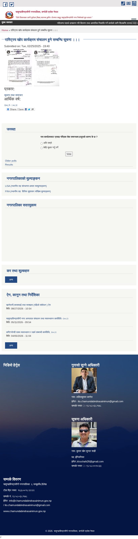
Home (5, 30)
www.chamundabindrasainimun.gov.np (24, 511)
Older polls (10, 160)
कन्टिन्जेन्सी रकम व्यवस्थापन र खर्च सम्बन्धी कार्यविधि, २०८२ (31, 332)
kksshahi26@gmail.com (90, 461)
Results (9, 164)
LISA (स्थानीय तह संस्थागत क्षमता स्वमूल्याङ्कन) (26, 186)
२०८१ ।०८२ (10, 105)
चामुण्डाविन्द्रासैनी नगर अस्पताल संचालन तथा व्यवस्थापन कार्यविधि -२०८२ (37, 318)
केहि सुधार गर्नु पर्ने (50, 147)
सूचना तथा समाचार (13, 95)
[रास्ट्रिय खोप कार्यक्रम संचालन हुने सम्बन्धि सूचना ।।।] (18, 67)
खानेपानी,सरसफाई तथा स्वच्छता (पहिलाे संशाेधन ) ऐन (28, 305)
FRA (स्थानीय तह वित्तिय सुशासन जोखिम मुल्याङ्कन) (28, 191)
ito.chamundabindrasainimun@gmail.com (100, 401)
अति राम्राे (47, 142)
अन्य (11, 279)
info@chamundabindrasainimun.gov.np (30, 500)
